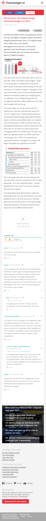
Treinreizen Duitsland (9, 477)
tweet (20, 13)
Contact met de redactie (9, 514)
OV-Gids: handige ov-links (11, 453)
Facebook (9, 483)
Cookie (23, 516)
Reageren (30, 13)
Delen (10, 13)
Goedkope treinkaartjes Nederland (14, 467)
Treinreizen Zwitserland (10, 472)
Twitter (19, 483)
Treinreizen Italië (8, 474)
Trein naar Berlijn (8, 455)
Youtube (30, 483)
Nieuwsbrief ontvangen (15, 501)
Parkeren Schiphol (8, 460)
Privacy (30, 516)
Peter (20, 300)
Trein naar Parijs (7, 457)
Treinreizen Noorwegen (10, 470)
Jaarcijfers (38, 30)
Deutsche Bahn (24, 30)
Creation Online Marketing (10, 516)
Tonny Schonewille (24, 351)
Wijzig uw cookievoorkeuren (10, 518)
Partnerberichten (24, 514)
